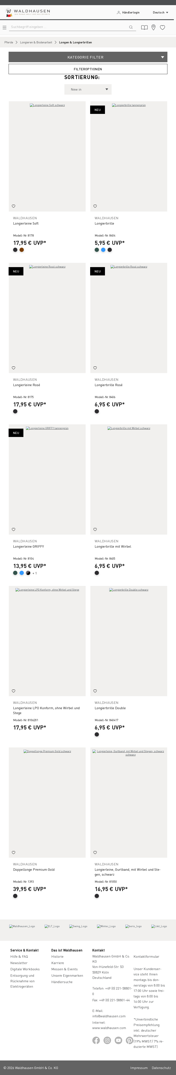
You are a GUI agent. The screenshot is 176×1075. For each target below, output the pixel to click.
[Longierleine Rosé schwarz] (47, 318)
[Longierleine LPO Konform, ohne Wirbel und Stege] (47, 641)
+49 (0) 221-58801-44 (115, 1000)
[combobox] (67, 27)
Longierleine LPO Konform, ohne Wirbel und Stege (46, 710)
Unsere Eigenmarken (67, 975)
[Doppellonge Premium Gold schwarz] (47, 802)
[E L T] (52, 930)
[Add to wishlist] (13, 207)
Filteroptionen (88, 69)
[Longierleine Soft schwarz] (47, 156)
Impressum (139, 1067)
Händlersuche (62, 981)
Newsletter (18, 962)
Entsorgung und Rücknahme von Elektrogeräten (22, 980)
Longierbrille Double (110, 708)
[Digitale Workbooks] (144, 27)
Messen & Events (64, 969)
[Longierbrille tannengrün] (128, 156)
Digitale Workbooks (25, 969)
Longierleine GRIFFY (28, 546)
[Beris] (133, 930)
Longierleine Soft (26, 223)
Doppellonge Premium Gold (34, 869)
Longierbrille (104, 223)
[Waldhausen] (22, 930)
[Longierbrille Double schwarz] (128, 641)
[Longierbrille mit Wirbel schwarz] (128, 479)
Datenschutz (161, 1067)
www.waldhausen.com (109, 1027)
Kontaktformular (146, 956)
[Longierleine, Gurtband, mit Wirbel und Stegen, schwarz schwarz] (128, 802)
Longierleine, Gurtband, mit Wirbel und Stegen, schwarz (128, 871)
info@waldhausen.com (109, 1016)
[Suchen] (131, 27)
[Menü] (4, 27)
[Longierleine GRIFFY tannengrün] (47, 479)
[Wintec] (106, 930)
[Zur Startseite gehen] (27, 12)
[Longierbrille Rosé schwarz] (128, 318)
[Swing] (78, 930)
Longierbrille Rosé (109, 384)
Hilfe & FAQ (19, 956)
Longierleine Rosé (26, 384)
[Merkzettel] (162, 27)
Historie (57, 956)
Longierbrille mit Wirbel (113, 546)
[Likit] (159, 930)
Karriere (57, 962)
